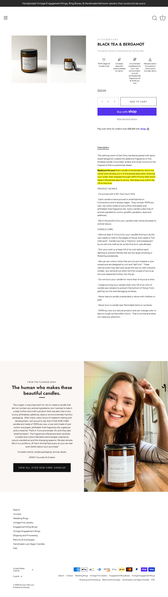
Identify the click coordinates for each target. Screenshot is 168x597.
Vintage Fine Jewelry (23, 522)
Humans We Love (27, 585)
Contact (17, 514)
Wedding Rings (20, 518)
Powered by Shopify (21, 587)
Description (103, 147)
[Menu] (5, 17)
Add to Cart (138, 101)
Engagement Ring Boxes (25, 526)
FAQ (15, 548)
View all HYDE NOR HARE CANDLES (42, 467)
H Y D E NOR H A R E (107, 39)
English (16, 576)
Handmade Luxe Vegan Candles (29, 544)
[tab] (104, 147)
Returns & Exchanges (23, 539)
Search (16, 509)
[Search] (154, 18)
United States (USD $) (18, 569)
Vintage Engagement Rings (26, 531)
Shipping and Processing (25, 535)
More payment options (127, 119)
